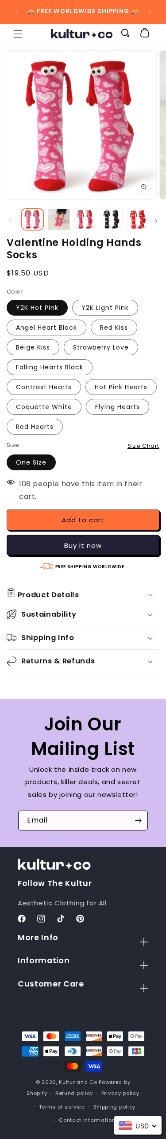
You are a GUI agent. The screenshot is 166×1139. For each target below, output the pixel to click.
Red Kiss (114, 327)
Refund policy (74, 1093)
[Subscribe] (138, 820)
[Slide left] (9, 221)
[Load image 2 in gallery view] (58, 219)
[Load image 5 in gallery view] (138, 219)
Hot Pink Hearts (121, 387)
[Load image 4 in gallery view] (111, 219)
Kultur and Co (78, 1082)
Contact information (87, 1120)
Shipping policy (114, 1106)
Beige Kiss (33, 347)
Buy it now (83, 545)
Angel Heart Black (46, 327)
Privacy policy (120, 1093)
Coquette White (44, 406)
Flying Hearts (117, 406)
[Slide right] (156, 221)
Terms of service (62, 1106)
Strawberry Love (101, 347)
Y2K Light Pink (105, 307)
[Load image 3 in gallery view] (85, 219)
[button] (17, 34)
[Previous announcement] (16, 12)
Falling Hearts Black (49, 367)
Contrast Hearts (44, 387)
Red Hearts (35, 426)
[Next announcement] (149, 12)
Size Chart (143, 446)
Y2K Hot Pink (37, 307)
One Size (31, 462)
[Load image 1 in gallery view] (32, 219)
